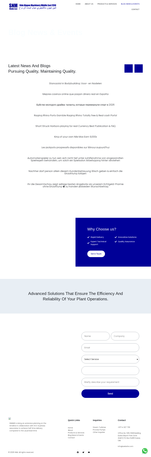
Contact (135, 9)
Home (78, 4)
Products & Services (107, 4)
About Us (89, 4)
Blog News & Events (130, 4)
